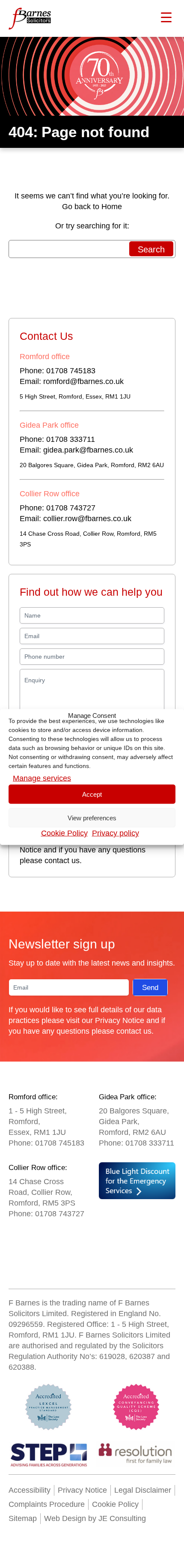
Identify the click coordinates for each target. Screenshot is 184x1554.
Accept (92, 794)
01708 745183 (70, 370)
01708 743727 (70, 508)
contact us (62, 860)
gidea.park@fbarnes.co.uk (88, 450)
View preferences (92, 817)
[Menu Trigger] (166, 17)
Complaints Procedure (47, 1504)
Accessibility (29, 1490)
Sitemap (23, 1518)
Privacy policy (115, 833)
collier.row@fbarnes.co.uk (87, 518)
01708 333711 (70, 439)
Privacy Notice (119, 1020)
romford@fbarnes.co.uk (83, 381)
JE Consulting (121, 1518)
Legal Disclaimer (142, 1490)
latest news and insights (132, 963)
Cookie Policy (64, 833)
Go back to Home (92, 206)
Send (150, 988)
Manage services (42, 778)
